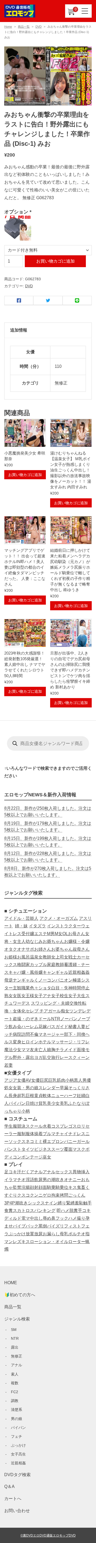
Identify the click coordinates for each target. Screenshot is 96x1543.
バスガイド (57, 1026)
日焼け (32, 1103)
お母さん (76, 933)
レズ (17, 1241)
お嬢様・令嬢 (77, 941)
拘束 (55, 1195)
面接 (81, 1049)
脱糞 (73, 1210)
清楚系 (16, 1409)
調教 (14, 1401)
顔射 (34, 1187)
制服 (25, 1133)
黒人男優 (82, 1080)
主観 (17, 988)
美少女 (53, 1103)
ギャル (27, 980)
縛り (62, 1203)
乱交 (47, 1057)
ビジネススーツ (49, 1149)
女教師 (44, 957)
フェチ (16, 1436)
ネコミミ (34, 1141)
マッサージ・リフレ (70, 1042)
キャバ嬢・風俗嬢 (26, 972)
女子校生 (59, 995)
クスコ (23, 1195)
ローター (76, 1241)
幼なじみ (34, 941)
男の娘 (16, 1419)
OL (65, 933)
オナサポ (25, 949)
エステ (40, 933)
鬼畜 (81, 1187)
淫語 (30, 1179)
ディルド (12, 1218)
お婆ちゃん (62, 949)
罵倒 (42, 1226)
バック (32, 1226)
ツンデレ (77, 1011)
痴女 (65, 1011)
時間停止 (81, 988)
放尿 (38, 1234)
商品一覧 (24, 26)
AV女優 (33, 1080)
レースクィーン (75, 1057)
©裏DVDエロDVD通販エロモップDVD (48, 1535)
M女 (58, 933)
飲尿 (38, 1179)
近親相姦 (76, 972)
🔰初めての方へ (19, 1295)
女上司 (57, 957)
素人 (14, 1374)
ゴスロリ (76, 1126)
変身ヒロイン (25, 1042)
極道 (77, 980)
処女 (8, 1087)
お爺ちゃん (53, 941)
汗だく (23, 1172)
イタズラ (37, 926)
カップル (38, 964)
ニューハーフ (64, 1095)
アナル (36, 1172)
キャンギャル (55, 972)
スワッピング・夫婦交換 (54, 1003)
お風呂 (23, 957)
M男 (51, 933)
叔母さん (81, 949)
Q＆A (9, 1486)
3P (7, 1203)
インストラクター (64, 926)
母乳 (64, 1234)
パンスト (12, 1149)
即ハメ (63, 1210)
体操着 (36, 1133)
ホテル (44, 1042)
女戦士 (70, 957)
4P (12, 1203)
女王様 (27, 995)
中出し (36, 1218)
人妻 (81, 1026)
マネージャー (51, 1034)
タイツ (27, 1149)
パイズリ (55, 1226)
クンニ (36, 1195)
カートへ (12, 1498)
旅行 (55, 1057)
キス (72, 1187)
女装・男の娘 (25, 1087)
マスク (79, 1149)
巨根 (30, 1095)
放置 (30, 1234)
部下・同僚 (74, 1034)
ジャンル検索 (17, 1319)
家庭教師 (55, 964)
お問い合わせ (17, 1510)
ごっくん (76, 1195)
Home (8, 26)
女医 (17, 995)
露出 (14, 1347)
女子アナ (42, 995)
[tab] (48, 330)
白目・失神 (62, 988)
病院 (17, 1034)
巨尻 (44, 1080)
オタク (10, 949)
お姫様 (10, 957)
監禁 (17, 1187)
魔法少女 (12, 1049)
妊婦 (81, 1095)
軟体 (47, 1095)
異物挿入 (81, 1172)
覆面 (68, 1149)
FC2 (14, 1392)
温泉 (34, 957)
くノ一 (40, 980)
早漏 (64, 1087)
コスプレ (59, 1126)
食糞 (8, 1210)
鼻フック (59, 1218)
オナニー (72, 1179)
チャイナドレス (70, 1133)
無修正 (16, 1356)
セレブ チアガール (43, 1011)
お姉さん (42, 949)
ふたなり (76, 1103)
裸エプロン (53, 1141)
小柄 (69, 1080)
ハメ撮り (76, 1218)
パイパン (17, 1103)
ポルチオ (76, 1234)
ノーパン (68, 1018)
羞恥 (79, 1203)
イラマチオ (15, 1179)
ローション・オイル (49, 1241)
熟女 (8, 995)
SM (14, 1329)
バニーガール (77, 1141)
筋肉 (61, 1080)
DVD (38, 26)
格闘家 (23, 964)
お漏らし (51, 1234)
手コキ (84, 1210)
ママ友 (27, 1049)
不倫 (34, 1034)
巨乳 (52, 1080)
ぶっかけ (17, 1234)
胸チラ (57, 1049)
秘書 (72, 1026)
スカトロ (21, 1210)
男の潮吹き (53, 1179)
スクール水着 (38, 1126)
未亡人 (40, 1049)
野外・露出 (23, 1057)
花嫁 (42, 1026)
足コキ (10, 1172)
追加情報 (18, 330)
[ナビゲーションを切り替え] (85, 11)
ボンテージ (32, 1157)
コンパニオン (60, 980)
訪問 (25, 1034)
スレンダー (49, 1087)
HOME (10, 1282)
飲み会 (15, 1026)
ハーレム (29, 1026)
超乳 (21, 1095)
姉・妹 (21, 926)
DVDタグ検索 (17, 1474)
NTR (55, 1018)
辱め (47, 1218)
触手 (87, 1203)
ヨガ (38, 1057)
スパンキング (42, 1210)
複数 (14, 1383)
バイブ (19, 1226)
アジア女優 (15, 1080)
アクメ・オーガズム (58, 918)
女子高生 (18, 1454)
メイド (70, 1049)
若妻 (8, 1065)
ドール (44, 1018)
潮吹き (21, 1203)
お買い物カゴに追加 (55, 261)
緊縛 (70, 1203)
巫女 (47, 1157)
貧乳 (42, 1103)
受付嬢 (27, 933)
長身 (13, 1095)
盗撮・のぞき (25, 1018)
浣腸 (25, 1187)
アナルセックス (58, 1172)
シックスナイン (43, 1203)
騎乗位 (61, 1187)
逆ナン (15, 980)
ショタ (44, 988)
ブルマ (49, 1133)
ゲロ (47, 1195)
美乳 (64, 1103)
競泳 (21, 1126)
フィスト (72, 1226)
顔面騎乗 (46, 1187)
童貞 (38, 1095)
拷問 (64, 1195)
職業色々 (29, 988)
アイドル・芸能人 (21, 918)
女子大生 (76, 995)
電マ (25, 1218)
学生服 (10, 1126)
